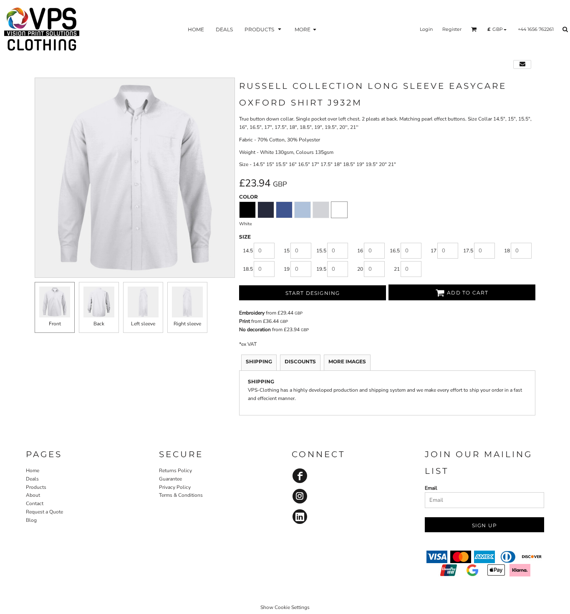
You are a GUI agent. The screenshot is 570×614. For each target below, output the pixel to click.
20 (360, 269)
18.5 (248, 269)
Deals (32, 479)
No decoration (255, 329)
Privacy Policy (175, 487)
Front (55, 323)
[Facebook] (300, 475)
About (33, 495)
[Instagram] (300, 496)
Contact (34, 503)
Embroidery (252, 313)
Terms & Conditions (181, 495)
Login (426, 29)
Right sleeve (187, 323)
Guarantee (170, 479)
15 (287, 250)
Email (431, 488)
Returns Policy (175, 470)
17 (433, 250)
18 (507, 250)
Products (36, 487)
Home (32, 470)
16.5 (395, 250)
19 (287, 269)
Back (98, 323)
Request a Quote (44, 511)
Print (244, 321)
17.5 (468, 250)
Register (452, 29)
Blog (31, 520)
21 (397, 269)
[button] (264, 29)
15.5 (321, 250)
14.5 (248, 250)
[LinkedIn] (300, 516)
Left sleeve (143, 323)
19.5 (321, 269)
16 (360, 250)
